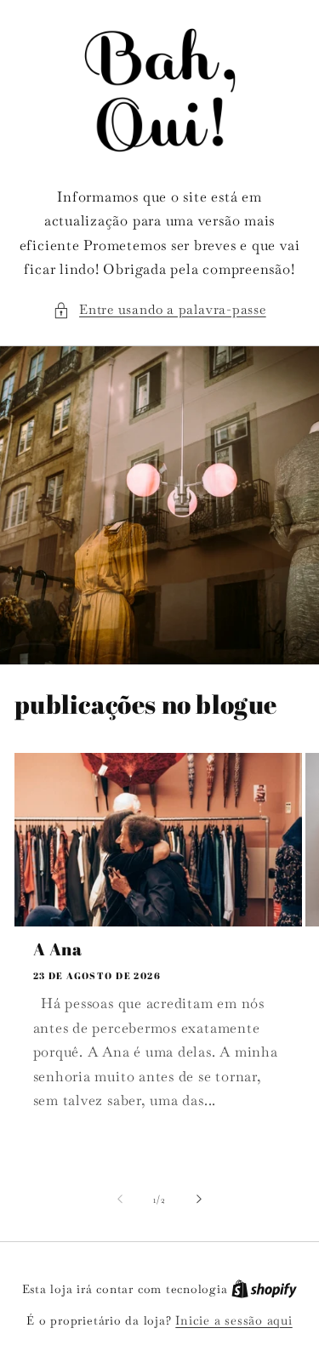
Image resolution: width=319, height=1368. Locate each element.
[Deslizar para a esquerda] (120, 1199)
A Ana (58, 949)
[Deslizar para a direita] (199, 1199)
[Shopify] (264, 1289)
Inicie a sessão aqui (233, 1320)
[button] (159, 310)
